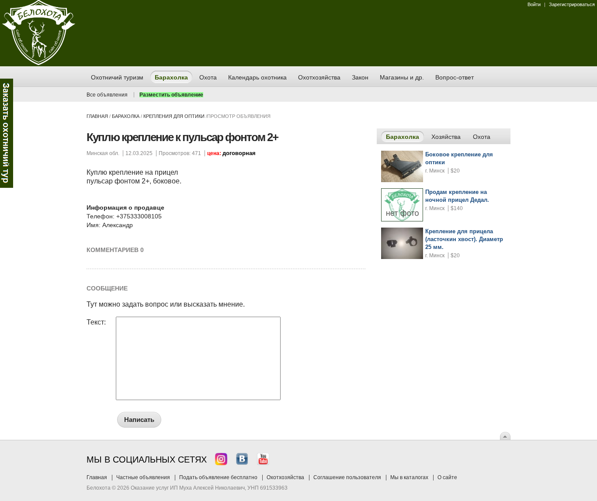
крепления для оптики (174, 116)
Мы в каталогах (409, 477)
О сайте (447, 477)
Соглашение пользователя (347, 477)
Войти (534, 4)
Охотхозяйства (285, 477)
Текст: (96, 322)
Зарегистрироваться (572, 4)
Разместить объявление (171, 95)
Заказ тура (6, 133)
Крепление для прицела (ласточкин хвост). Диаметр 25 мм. (464, 239)
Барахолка (125, 116)
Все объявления (107, 95)
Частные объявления (143, 477)
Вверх (505, 436)
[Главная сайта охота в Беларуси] (38, 63)
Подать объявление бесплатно (218, 477)
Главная (97, 116)
